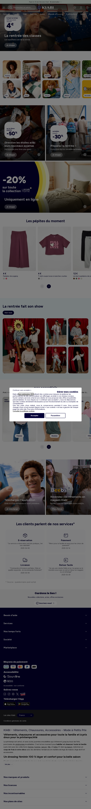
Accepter (34, 416)
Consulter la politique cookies (24, 411)
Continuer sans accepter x (22, 390)
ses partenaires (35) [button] (26, 394)
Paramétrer (55, 416)
